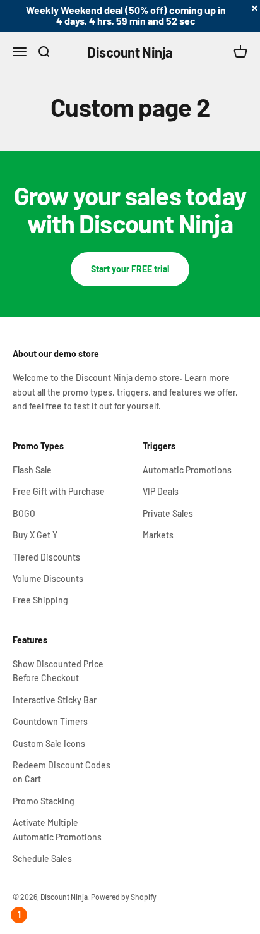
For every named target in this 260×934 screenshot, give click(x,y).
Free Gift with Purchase (59, 491)
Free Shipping (40, 600)
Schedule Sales (42, 858)
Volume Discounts (48, 578)
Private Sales (168, 513)
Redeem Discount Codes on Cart (61, 772)
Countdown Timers (50, 721)
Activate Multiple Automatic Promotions (57, 829)
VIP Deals (161, 491)
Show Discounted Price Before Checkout (58, 670)
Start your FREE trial (130, 269)
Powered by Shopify (124, 896)
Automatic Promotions (187, 469)
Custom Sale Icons (49, 743)
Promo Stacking (43, 801)
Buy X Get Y (35, 535)
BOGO (24, 513)
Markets (158, 535)
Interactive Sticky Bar (55, 699)
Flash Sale (32, 469)
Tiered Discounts (46, 557)
